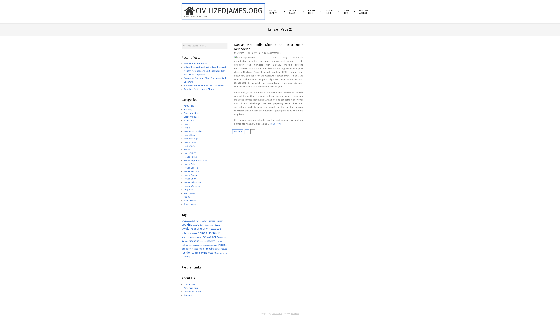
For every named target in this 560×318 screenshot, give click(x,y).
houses (185, 237)
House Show (190, 178)
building (205, 221)
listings (185, 241)
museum (219, 241)
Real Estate (189, 193)
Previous (238, 131)
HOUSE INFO (190, 153)
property (186, 248)
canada (212, 221)
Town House (190, 204)
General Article (191, 113)
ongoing (192, 245)
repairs (210, 248)
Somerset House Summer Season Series (204, 85)
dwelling (187, 228)
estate (185, 233)
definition (204, 225)
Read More (275, 124)
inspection (222, 237)
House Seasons (274, 53)
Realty (187, 197)
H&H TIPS (189, 120)
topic (225, 253)
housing (193, 237)
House (187, 149)
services (219, 253)
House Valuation (192, 182)
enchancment (202, 228)
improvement (210, 237)
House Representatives (195, 160)
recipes (195, 249)
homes (202, 233)
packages (198, 245)
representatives (221, 249)
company (219, 221)
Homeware (189, 146)
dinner (217, 225)
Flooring (188, 109)
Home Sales (190, 142)
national (185, 245)
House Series (190, 175)
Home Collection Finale (195, 63)
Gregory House (191, 117)
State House (190, 200)
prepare (206, 245)
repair (201, 248)
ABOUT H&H (190, 106)
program (213, 245)
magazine (194, 241)
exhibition (193, 233)
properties (222, 245)
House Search (191, 168)
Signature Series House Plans (199, 89)
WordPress (295, 313)
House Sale (189, 164)
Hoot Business (277, 313)
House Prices (190, 157)
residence (188, 252)
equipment (216, 229)
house (214, 232)
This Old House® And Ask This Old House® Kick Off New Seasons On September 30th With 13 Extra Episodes (205, 71)
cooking (187, 224)
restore (211, 252)
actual (184, 221)
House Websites (192, 186)
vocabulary (186, 257)
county (196, 225)
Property (188, 189)
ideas (199, 237)
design (211, 225)
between (198, 221)
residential (201, 252)
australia (190, 221)
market (203, 241)
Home (187, 124)
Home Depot (190, 135)
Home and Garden (193, 131)
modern (211, 241)
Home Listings (191, 138)
